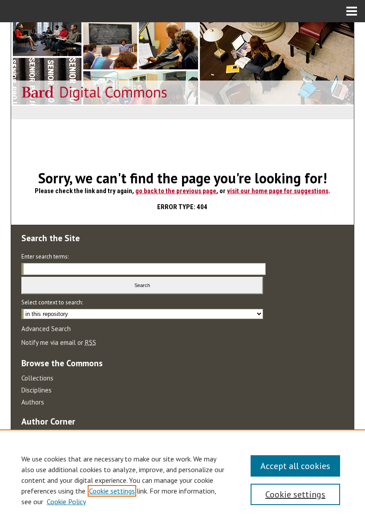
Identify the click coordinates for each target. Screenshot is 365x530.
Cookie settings (112, 490)
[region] (182, 479)
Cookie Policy (66, 501)
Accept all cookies (295, 466)
